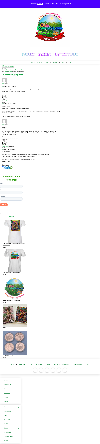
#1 (2, 86)
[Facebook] (3, 167)
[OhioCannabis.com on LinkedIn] (53, 370)
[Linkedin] (8, 167)
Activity (6, 66)
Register (12, 66)
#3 (2, 129)
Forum (3, 66)
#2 (2, 103)
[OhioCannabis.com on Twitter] (59, 370)
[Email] (11, 167)
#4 (2, 149)
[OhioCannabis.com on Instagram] (47, 370)
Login (9, 66)
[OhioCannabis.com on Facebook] (35, 370)
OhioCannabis (5, 101)
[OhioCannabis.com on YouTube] (41, 370)
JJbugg (3, 83)
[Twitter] (5, 167)
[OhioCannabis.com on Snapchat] (65, 370)
